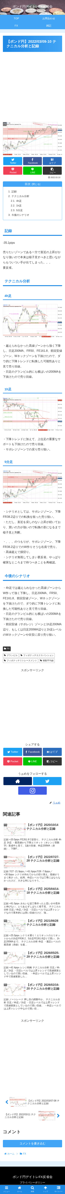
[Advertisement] (32, 85)
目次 (28, 184)
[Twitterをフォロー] (47, 781)
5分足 (19, 210)
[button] (58, 645)
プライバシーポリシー (32, 1182)
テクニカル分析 (20, 196)
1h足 (19, 205)
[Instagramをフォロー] (32, 791)
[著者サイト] (17, 781)
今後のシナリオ (20, 214)
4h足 (19, 200)
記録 (14, 191)
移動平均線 (48, 660)
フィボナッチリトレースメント (22, 660)
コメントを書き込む (33, 1143)
